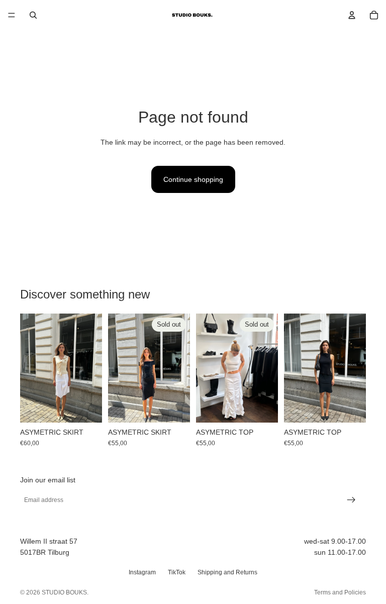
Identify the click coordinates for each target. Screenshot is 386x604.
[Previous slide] (31, 368)
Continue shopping (193, 179)
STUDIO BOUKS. (65, 592)
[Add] (86, 407)
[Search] (33, 15)
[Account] (352, 15)
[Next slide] (91, 368)
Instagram (142, 572)
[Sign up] (351, 500)
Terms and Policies (340, 592)
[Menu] (11, 15)
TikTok (176, 572)
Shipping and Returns (227, 572)
